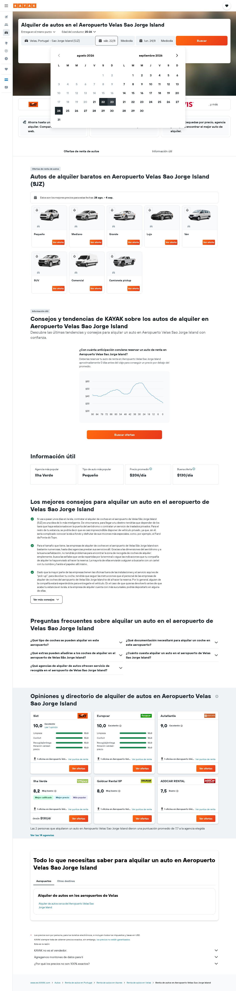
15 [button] (103, 93)
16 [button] (112, 93)
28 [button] (94, 111)
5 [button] (76, 84)
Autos (57, 982)
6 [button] (85, 84)
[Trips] (6, 69)
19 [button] (76, 102)
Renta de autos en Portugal (78, 982)
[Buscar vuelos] (6, 17)
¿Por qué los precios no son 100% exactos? (62, 963)
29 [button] (103, 111)
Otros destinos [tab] (66, 881)
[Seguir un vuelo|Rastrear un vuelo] (6, 51)
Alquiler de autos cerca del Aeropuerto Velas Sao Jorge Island (66, 905)
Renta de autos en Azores (109, 982)
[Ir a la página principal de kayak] (24, 6)
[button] (6, 6)
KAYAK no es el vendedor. (50, 950)
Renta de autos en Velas (139, 982)
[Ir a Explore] (6, 43)
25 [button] (67, 111)
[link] (124, 434)
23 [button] (112, 102)
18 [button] (67, 102)
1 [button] (103, 75)
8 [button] (103, 84)
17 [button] (59, 102)
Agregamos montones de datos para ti (58, 957)
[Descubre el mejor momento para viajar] (6, 58)
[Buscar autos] (6, 32)
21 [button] (94, 102)
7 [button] (94, 84)
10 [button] (58, 93)
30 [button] (112, 111)
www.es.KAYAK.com (40, 982)
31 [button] (59, 119)
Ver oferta (58, 242)
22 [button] (103, 102)
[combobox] (38, 32)
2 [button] (112, 75)
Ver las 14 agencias (42, 835)
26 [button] (76, 111)
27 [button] (85, 111)
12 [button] (76, 93)
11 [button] (68, 93)
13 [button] (85, 93)
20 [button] (85, 102)
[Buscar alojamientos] (6, 24)
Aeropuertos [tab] (43, 881)
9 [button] (112, 84)
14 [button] (94, 93)
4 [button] (68, 84)
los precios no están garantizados (113, 939)
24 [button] (58, 111)
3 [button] (59, 84)
